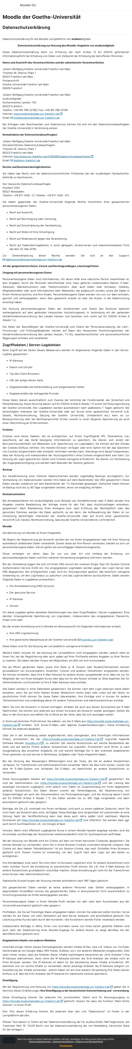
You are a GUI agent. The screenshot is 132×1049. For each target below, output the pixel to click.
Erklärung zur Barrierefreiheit (89, 1041)
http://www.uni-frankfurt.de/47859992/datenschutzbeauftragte (52, 156)
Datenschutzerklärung (63, 1041)
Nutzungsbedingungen (40, 1041)
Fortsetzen (66, 1045)
